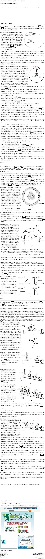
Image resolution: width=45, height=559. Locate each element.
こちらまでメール (41, 557)
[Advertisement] (22, 15)
